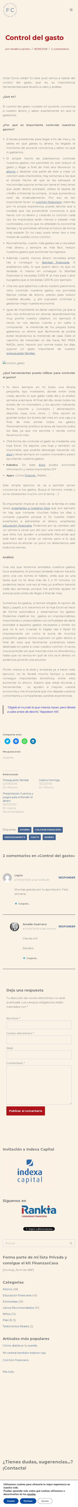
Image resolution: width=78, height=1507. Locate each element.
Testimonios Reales (16, 1326)
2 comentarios (60, 48)
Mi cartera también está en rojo (24, 1353)
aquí (9, 454)
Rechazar (28, 1501)
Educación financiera (17, 1295)
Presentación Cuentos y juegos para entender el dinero (18, 797)
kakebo (49, 837)
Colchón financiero (16, 1360)
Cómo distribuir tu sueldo (20, 1345)
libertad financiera (55, 262)
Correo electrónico (20, 1033)
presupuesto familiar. (20, 353)
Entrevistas (10, 1301)
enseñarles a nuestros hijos (31, 508)
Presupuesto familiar (16, 780)
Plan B (7, 1320)
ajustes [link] (31, 1494)
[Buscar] (71, 1243)
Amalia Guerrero (20, 48)
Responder (67, 877)
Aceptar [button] (11, 1501)
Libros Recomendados (18, 1307)
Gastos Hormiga (49, 780)
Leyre (19, 875)
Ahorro (7, 1289)
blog (42, 465)
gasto (35, 837)
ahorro (11, 171)
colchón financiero (49, 202)
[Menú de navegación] (71, 10)
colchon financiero (48, 829)
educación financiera (17, 525)
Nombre (13, 1018)
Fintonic (30, 475)
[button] (71, 1243)
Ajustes (45, 1501)
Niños (7, 1314)
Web (9, 1048)
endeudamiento (15, 837)
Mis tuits (8, 1371)
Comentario (15, 1063)
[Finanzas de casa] (10, 10)
